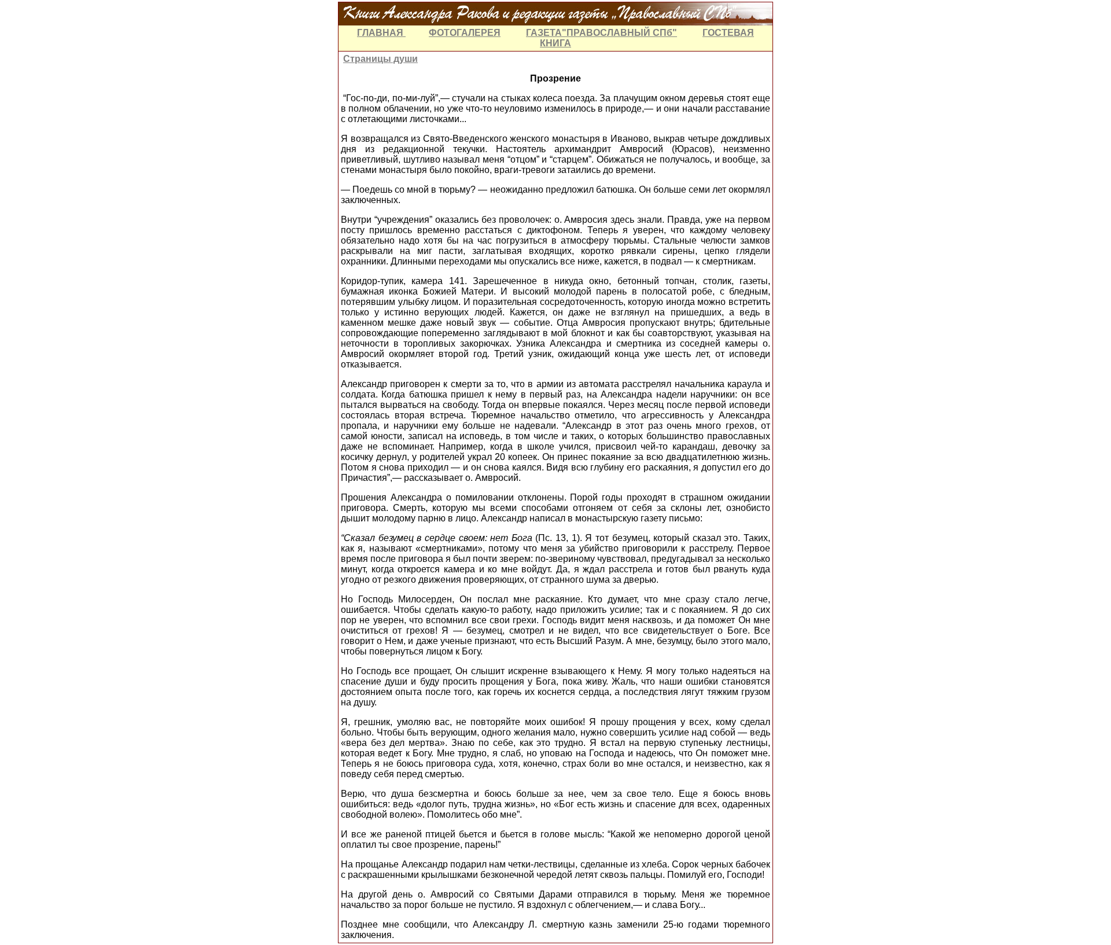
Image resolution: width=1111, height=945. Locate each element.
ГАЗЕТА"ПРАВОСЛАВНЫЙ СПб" (601, 33)
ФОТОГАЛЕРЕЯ (465, 33)
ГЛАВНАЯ (381, 33)
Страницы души (380, 59)
